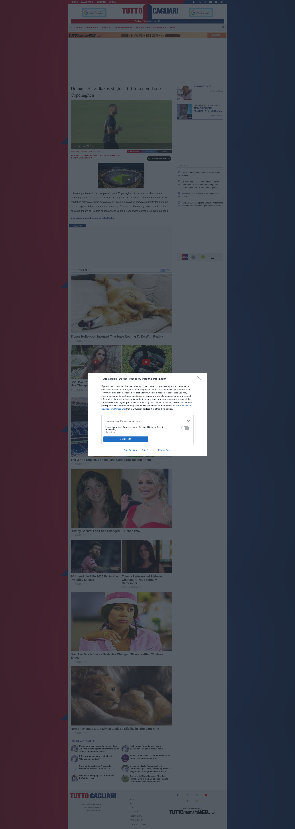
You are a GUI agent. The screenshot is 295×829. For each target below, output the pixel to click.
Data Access (147, 450)
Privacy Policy (165, 450)
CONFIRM (125, 439)
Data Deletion (130, 450)
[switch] (185, 428)
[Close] (200, 379)
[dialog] (147, 414)
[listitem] (147, 420)
